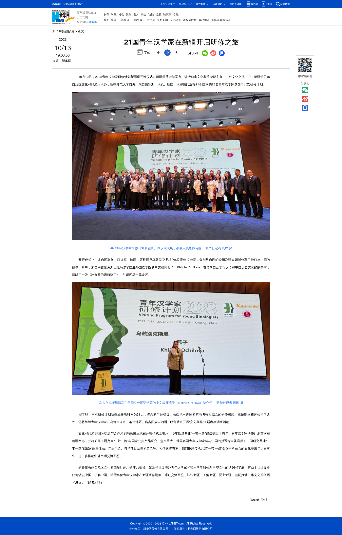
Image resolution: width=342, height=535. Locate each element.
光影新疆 (162, 20)
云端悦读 (136, 20)
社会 (121, 14)
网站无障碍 (235, 4)
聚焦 (128, 14)
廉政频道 (204, 20)
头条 (106, 14)
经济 (158, 14)
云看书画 (149, 20)
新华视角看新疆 (221, 20)
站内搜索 (285, 4)
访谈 (151, 14)
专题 (176, 14)
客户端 (254, 4)
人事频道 (175, 20)
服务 (106, 20)
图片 (136, 14)
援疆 (113, 20)
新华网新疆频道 (63, 31)
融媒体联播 (190, 20)
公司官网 (82, 17)
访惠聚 (167, 14)
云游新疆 (123, 20)
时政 (114, 14)
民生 (143, 14)
